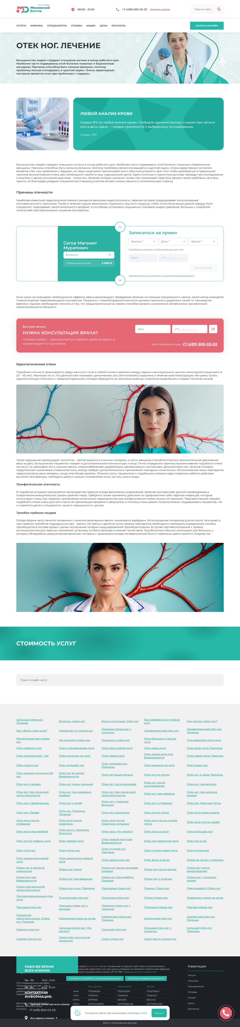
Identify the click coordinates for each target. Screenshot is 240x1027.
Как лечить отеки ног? (202, 721)
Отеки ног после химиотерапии (198, 869)
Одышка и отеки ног (116, 740)
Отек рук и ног (197, 841)
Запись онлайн (207, 25)
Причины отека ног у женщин (73, 907)
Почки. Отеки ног (156, 897)
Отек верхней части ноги (204, 740)
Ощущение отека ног (116, 888)
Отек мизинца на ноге (159, 765)
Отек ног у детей (70, 803)
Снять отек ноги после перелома (74, 939)
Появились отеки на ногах (205, 897)
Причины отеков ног (158, 907)
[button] (109, 255)
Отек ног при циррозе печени (202, 793)
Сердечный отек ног (158, 918)
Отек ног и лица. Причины (205, 774)
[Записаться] (213, 329)
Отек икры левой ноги (117, 748)
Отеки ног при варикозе (75, 878)
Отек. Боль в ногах (157, 860)
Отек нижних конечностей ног (34, 774)
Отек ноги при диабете (32, 831)
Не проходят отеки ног (74, 740)
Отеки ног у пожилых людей (201, 879)
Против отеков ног (200, 907)
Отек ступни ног (198, 850)
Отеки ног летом (70, 869)
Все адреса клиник (43, 1018)
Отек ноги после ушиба (203, 822)
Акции (90, 26)
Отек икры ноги (155, 748)
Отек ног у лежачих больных (115, 803)
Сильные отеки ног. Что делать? (75, 929)
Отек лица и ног (27, 765)
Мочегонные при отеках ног (33, 740)
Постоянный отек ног (74, 897)
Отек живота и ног (29, 748)
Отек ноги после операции (27, 822)
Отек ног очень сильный (76, 784)
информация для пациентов (139, 971)
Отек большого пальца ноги (160, 740)
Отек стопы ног (69, 850)
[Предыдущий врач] (120, 227)
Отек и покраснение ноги (76, 748)
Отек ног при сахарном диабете (75, 793)
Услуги (21, 26)
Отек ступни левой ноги (160, 850)
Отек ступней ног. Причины (114, 850)
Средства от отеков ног (160, 939)
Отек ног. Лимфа (27, 812)
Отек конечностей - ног (32, 755)
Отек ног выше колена (117, 774)
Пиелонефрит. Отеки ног (204, 888)
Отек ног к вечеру (28, 784)
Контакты (118, 26)
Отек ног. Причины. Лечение (72, 812)
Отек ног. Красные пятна (204, 803)
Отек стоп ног (25, 850)
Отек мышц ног (197, 765)
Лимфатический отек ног (161, 730)
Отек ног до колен (157, 774)
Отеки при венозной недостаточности (30, 888)
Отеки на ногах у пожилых (205, 860)
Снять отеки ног (113, 939)
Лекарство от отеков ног (76, 730)
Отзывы (76, 26)
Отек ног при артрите (201, 784)
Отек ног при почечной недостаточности (32, 793)
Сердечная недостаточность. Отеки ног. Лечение (33, 918)
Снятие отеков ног (29, 939)
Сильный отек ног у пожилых (157, 929)
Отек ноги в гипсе (156, 812)
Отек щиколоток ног (116, 860)
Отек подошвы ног (200, 831)
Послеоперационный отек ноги (34, 897)
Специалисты (57, 26)
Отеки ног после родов (160, 869)
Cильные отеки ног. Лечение (29, 721)
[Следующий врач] (120, 280)
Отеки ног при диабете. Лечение (118, 879)
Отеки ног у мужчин (158, 878)
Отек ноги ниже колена (203, 812)
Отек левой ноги (113, 755)
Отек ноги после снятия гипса (160, 822)
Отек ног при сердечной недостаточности (118, 793)
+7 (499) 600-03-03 (199, 344)
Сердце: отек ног (28, 929)
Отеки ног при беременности (26, 879)
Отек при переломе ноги (161, 841)
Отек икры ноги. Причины (205, 748)
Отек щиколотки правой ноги (76, 860)
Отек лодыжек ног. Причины (115, 765)
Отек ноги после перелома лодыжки (115, 822)
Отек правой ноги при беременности (117, 841)
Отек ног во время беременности (71, 774)
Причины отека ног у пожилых (116, 907)
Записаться (203, 268)
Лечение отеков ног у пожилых (116, 730)
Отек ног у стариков (158, 803)
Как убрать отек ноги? (31, 730)
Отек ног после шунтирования (154, 784)
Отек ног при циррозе (159, 793)
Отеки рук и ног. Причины (77, 888)
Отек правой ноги (71, 841)
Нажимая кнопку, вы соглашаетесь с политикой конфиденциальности (161, 275)
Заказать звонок (160, 9)
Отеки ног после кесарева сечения (120, 869)
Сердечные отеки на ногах (77, 918)
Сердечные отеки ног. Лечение (117, 918)
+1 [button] (110, 255)
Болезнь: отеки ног (72, 721)
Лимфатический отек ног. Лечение (204, 730)
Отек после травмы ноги (33, 841)
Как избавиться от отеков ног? (162, 721)
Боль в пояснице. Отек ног (120, 721)
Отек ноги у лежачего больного (74, 831)
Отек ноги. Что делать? (117, 831)
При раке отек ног (28, 907)
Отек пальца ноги (156, 831)
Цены (103, 26)
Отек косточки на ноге (74, 755)
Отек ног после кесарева (119, 784)
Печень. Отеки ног (156, 888)
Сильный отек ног (114, 929)
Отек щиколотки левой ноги (32, 860)
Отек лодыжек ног (72, 765)
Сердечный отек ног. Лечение (201, 918)
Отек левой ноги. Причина (205, 755)
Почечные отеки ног (116, 897)
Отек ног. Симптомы (115, 812)
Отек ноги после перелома (70, 822)
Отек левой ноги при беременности (158, 756)
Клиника (36, 26)
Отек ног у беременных (32, 803)
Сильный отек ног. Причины (199, 929)
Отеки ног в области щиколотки (30, 869)
